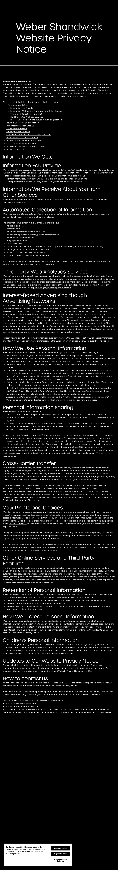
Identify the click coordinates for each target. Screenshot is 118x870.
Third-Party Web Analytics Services (26, 117)
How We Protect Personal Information (24, 140)
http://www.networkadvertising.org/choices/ (28, 341)
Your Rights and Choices (18, 132)
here (82, 417)
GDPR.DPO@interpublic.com (26, 706)
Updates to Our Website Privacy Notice (25, 146)
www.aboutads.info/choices (100, 338)
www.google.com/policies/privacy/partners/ (24, 285)
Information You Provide (21, 108)
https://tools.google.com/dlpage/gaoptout (51, 288)
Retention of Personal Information (22, 137)
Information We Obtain (17, 105)
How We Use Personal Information (22, 123)
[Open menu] (112, 6)
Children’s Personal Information (21, 143)
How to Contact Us (15, 149)
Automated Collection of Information (27, 114)
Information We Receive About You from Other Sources (36, 111)
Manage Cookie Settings (60, 860)
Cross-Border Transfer (16, 129)
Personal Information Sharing (20, 126)
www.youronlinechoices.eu (96, 341)
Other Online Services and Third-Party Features (28, 134)
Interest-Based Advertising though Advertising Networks (36, 120)
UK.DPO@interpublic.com (24, 703)
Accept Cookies (60, 848)
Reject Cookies (60, 854)
